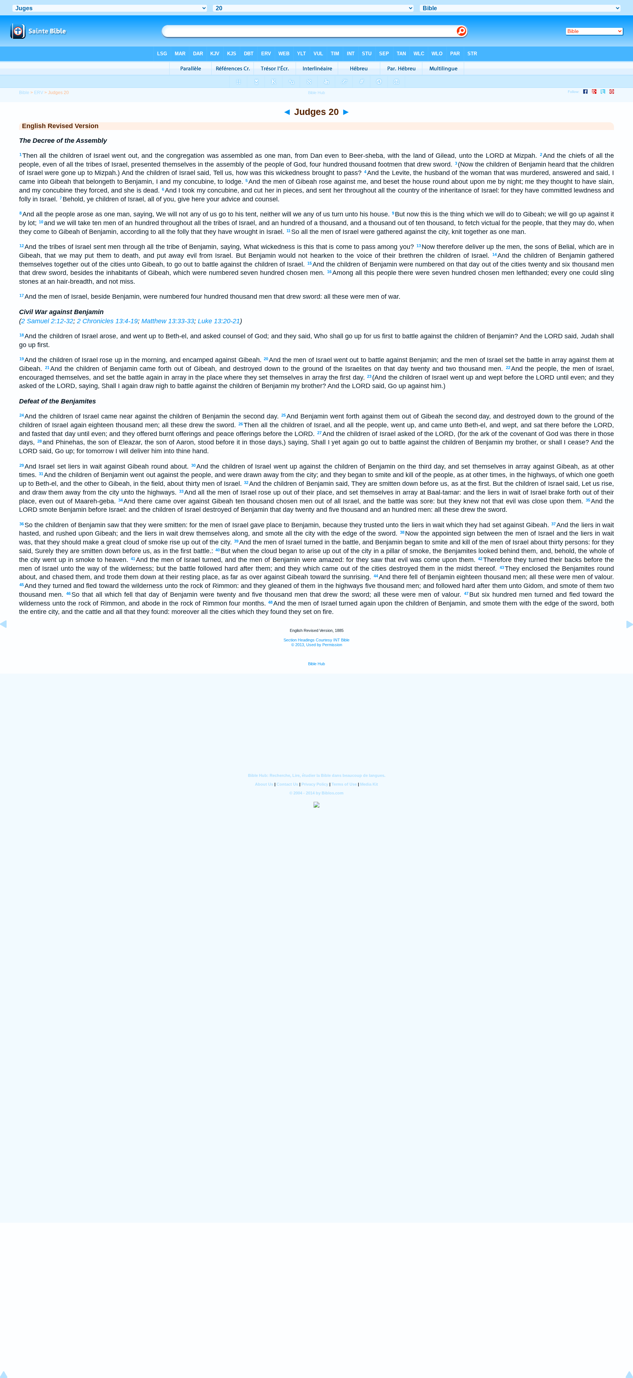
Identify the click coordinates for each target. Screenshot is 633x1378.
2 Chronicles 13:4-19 (107, 321)
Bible (24, 92)
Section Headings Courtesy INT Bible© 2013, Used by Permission (316, 642)
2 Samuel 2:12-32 (47, 321)
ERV (38, 92)
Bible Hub (316, 664)
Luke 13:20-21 (219, 321)
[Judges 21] (624, 640)
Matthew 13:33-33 (167, 321)
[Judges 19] (9, 640)
